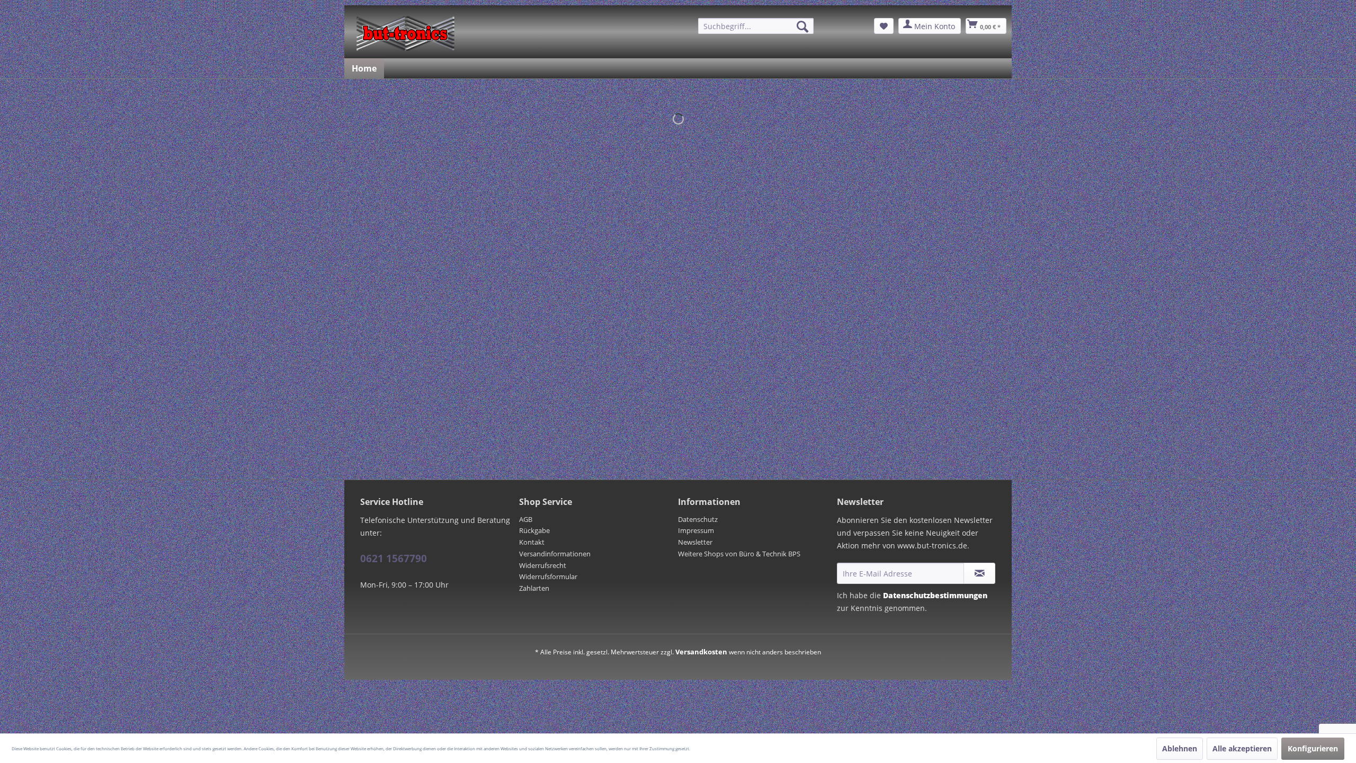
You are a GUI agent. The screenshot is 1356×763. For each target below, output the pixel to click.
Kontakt (532, 542)
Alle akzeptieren (1242, 748)
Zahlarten (534, 588)
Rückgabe (534, 530)
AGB (525, 519)
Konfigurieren (1313, 748)
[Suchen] (802, 26)
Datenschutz (698, 519)
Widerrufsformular (548, 576)
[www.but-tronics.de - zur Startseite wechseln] (405, 33)
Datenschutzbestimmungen (935, 595)
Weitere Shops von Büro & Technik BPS (739, 553)
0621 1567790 (393, 558)
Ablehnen (1179, 748)
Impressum (696, 530)
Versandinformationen (555, 553)
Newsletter (695, 542)
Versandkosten (701, 651)
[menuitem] (756, 26)
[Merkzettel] (884, 26)
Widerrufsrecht (542, 565)
